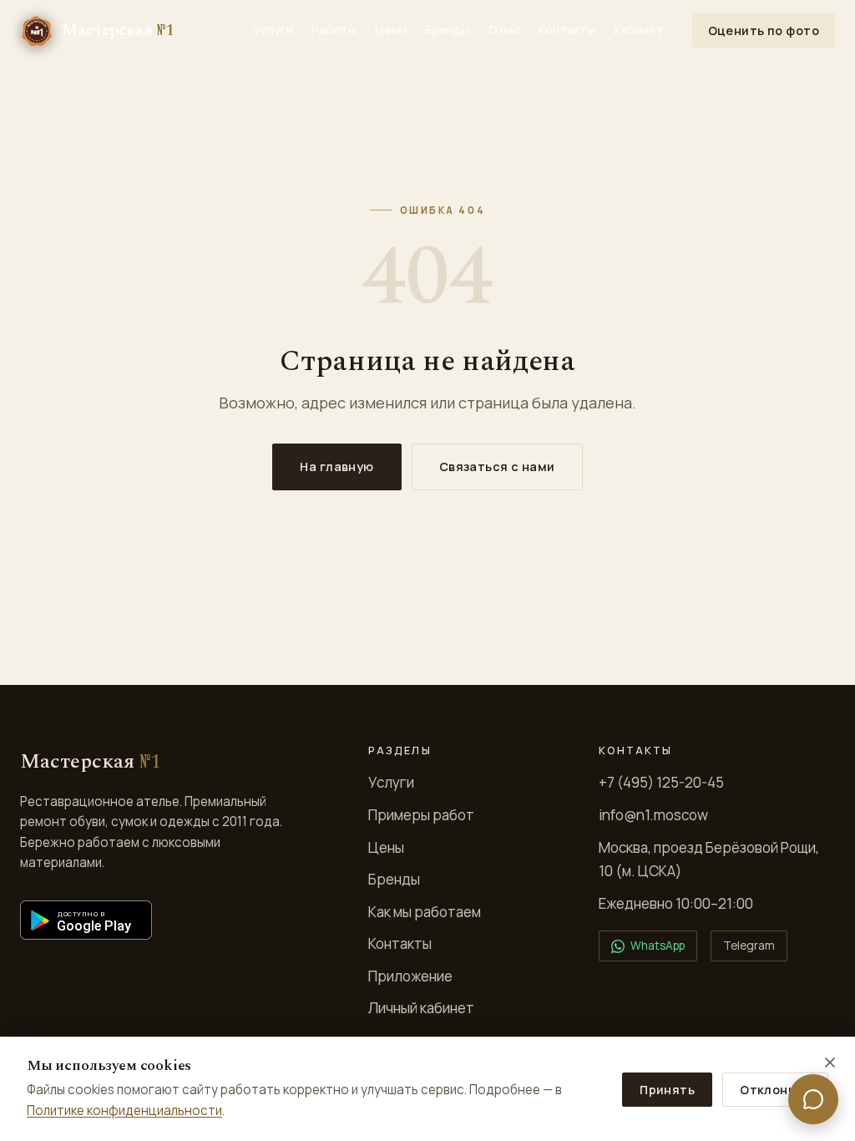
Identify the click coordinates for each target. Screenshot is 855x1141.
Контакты (567, 30)
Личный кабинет (421, 1007)
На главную (336, 466)
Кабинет (639, 30)
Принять (667, 1090)
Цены (391, 30)
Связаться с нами (497, 466)
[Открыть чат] (813, 1099)
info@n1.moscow (653, 814)
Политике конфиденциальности (124, 1110)
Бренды (447, 30)
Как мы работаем (424, 911)
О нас (504, 30)
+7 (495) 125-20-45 (661, 782)
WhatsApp (657, 945)
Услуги (273, 30)
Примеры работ (421, 814)
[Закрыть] (830, 1062)
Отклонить (775, 1090)
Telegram (749, 945)
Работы (334, 30)
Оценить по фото (763, 30)
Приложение (410, 976)
